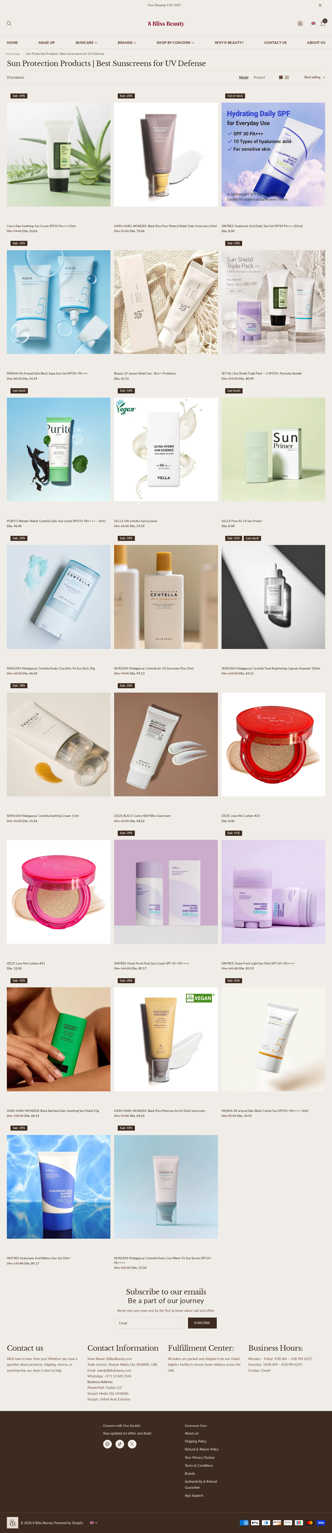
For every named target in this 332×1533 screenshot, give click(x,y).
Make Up (47, 42)
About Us (316, 42)
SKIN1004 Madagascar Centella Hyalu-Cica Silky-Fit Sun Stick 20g (51, 668)
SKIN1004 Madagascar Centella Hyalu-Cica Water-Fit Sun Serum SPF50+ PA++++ (163, 1260)
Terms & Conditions (199, 1465)
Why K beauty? (229, 42)
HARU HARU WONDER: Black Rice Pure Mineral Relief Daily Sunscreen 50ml (165, 226)
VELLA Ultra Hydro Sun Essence (135, 521)
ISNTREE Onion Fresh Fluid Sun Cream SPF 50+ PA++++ (151, 963)
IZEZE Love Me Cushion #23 (241, 816)
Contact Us (275, 42)
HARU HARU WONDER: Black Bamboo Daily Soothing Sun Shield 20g (53, 1111)
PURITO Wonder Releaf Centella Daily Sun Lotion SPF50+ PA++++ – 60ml (56, 521)
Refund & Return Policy (202, 1449)
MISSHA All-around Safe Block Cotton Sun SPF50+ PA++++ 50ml (265, 1111)
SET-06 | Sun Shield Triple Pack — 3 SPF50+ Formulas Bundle (262, 373)
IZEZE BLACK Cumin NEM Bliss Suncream (142, 816)
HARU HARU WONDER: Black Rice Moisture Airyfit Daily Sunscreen (159, 1111)
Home (12, 42)
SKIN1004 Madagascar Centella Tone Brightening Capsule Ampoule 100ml (271, 668)
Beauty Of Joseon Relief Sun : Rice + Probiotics (145, 373)
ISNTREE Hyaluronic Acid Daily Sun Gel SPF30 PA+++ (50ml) (262, 226)
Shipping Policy (196, 1441)
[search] (9, 23)
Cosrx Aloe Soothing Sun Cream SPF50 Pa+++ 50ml (41, 226)
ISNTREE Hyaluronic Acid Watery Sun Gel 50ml (38, 1258)
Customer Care (196, 1426)
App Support (194, 1495)
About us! (192, 1433)
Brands (190, 1473)
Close (320, 5)
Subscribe (202, 1323)
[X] (132, 1444)
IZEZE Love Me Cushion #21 (26, 963)
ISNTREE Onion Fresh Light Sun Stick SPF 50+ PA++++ (258, 963)
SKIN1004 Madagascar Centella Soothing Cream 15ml (43, 816)
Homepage (13, 54)
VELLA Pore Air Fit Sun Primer (242, 521)
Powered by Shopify (68, 1523)
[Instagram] (107, 1444)
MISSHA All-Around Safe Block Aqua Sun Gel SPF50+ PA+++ (47, 373)
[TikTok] (119, 1444)
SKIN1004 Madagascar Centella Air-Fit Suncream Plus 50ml (153, 668)
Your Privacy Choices (200, 1457)
